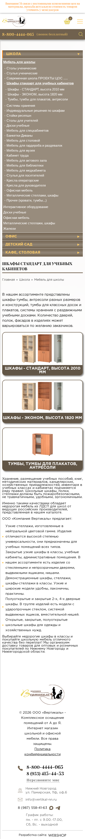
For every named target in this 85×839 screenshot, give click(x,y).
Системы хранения (21, 105)
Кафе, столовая (22, 252)
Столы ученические (21, 68)
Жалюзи (9, 228)
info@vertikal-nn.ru (41, 799)
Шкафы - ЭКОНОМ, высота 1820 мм (35, 94)
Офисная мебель (20, 190)
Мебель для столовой (23, 140)
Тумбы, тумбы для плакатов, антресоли (38, 99)
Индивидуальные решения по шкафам (36, 110)
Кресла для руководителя (26, 185)
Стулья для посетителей (25, 175)
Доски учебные (18, 125)
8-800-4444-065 (18, 34)
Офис (11, 236)
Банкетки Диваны (20, 135)
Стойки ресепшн (19, 115)
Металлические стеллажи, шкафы (32, 195)
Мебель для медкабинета (26, 170)
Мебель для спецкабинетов (28, 130)
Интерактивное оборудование (25, 207)
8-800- (45, 767)
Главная (8, 280)
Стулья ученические (22, 73)
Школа (13, 54)
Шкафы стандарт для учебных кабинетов (40, 83)
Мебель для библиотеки (25, 165)
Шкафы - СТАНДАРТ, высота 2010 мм (36, 89)
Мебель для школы (19, 62)
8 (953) (45, 773)
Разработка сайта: (33, 835)
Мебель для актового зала (27, 160)
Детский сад (18, 244)
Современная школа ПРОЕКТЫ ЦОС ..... (37, 78)
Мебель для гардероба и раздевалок (34, 145)
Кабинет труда (18, 155)
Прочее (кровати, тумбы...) (27, 200)
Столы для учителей (22, 120)
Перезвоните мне (43, 780)
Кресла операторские (23, 180)
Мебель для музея (21, 150)
